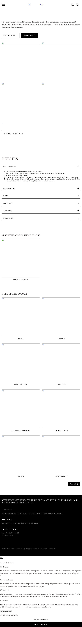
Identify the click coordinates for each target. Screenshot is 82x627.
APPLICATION (8, 218)
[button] (4, 4)
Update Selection (6, 611)
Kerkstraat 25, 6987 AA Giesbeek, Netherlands (20, 523)
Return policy (42, 548)
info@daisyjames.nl (55, 513)
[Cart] (77, 4)
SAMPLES (6, 196)
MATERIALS (7, 203)
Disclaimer (51, 548)
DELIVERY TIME (9, 188)
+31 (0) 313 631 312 (15, 513)
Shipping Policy (31, 548)
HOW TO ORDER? (9, 166)
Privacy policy (20, 548)
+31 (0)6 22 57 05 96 (36, 513)
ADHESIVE (7, 211)
